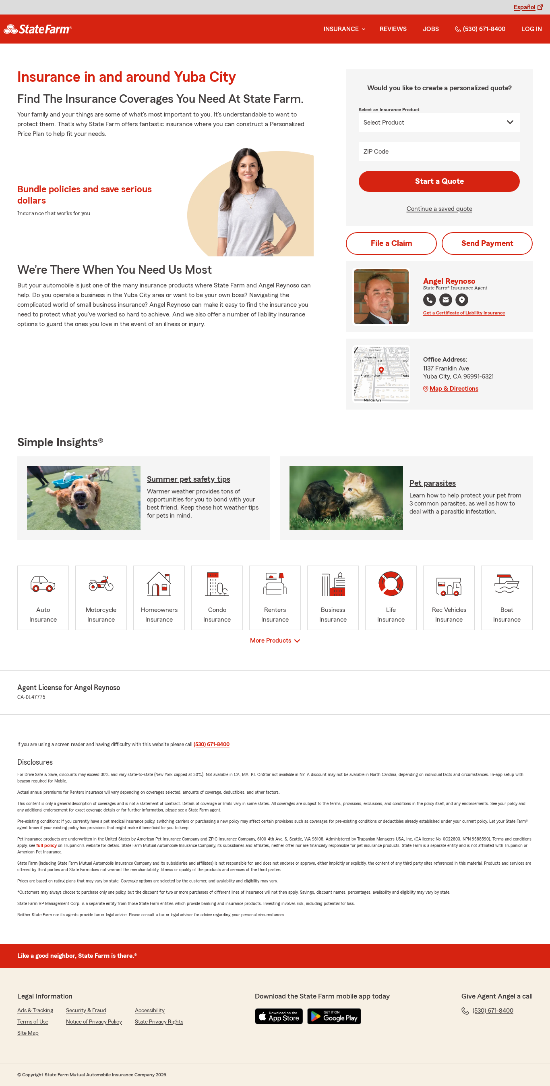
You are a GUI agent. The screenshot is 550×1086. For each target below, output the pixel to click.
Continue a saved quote (439, 209)
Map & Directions (454, 388)
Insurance (341, 29)
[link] (37, 29)
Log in (531, 29)
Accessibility (150, 1010)
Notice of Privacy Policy (94, 1022)
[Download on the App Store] (279, 1016)
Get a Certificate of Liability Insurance (464, 312)
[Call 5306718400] (429, 299)
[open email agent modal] (445, 300)
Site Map (28, 1033)
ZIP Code (376, 151)
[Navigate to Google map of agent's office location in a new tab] (461, 299)
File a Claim (391, 243)
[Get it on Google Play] (334, 1016)
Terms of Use (32, 1022)
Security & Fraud (86, 1010)
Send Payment (487, 243)
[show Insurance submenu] (362, 29)
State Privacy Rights (159, 1022)
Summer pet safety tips (188, 479)
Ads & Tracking (35, 1010)
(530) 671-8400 (484, 29)
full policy (46, 845)
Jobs (431, 29)
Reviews (393, 29)
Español (525, 7)
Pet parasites (432, 483)
